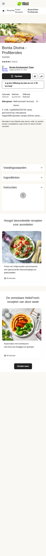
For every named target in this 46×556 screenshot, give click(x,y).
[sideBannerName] (23, 146)
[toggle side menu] (3, 3)
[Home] (3, 10)
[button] (23, 178)
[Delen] (41, 76)
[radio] (3, 62)
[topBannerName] (23, 19)
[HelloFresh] (23, 4)
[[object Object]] (34, 76)
